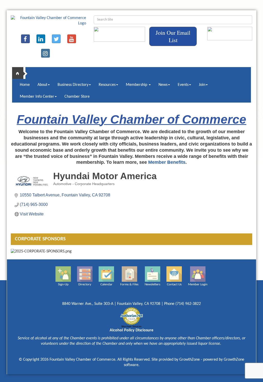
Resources (107, 85)
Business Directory (73, 85)
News (162, 85)
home (19, 73)
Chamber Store (77, 97)
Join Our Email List (173, 36)
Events (183, 85)
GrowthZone (189, 360)
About (42, 85)
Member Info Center (37, 97)
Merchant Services (131, 326)
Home (25, 85)
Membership (137, 85)
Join (202, 85)
